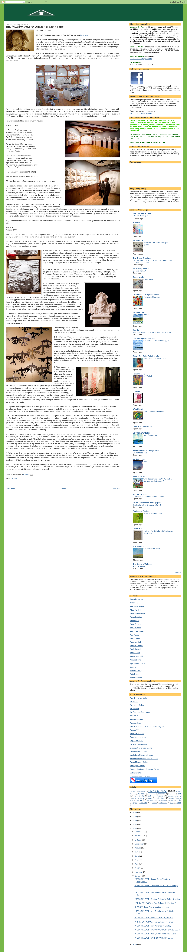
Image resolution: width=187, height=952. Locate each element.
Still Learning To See (142, 213)
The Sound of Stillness (142, 564)
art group (152, 794)
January (138, 876)
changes (159, 796)
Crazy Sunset (148, 279)
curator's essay (138, 798)
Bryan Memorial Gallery (139, 762)
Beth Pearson (135, 674)
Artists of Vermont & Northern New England (147, 726)
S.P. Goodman (139, 546)
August (138, 848)
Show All (178, 572)
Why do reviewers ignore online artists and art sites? (152, 332)
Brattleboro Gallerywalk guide (141, 755)
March (137, 868)
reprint (135, 803)
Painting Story (139, 374)
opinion (139, 800)
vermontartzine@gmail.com (141, 59)
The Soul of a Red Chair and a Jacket (147, 505)
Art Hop (132, 791)
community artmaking (174, 796)
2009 (135, 944)
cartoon (151, 796)
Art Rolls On (138, 240)
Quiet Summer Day (150, 435)
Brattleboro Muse (140, 477)
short (171, 803)
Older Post (116, 488)
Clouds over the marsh (151, 549)
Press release (157, 791)
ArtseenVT (134, 730)
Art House (134, 702)
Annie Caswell (135, 649)
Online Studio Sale (140, 453)
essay (149, 798)
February (139, 872)
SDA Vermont (138, 312)
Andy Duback (135, 624)
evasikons (137, 223)
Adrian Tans (134, 603)
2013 (135, 817)
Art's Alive (134, 716)
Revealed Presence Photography (146, 503)
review (143, 802)
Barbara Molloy (136, 671)
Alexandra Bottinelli (137, 606)
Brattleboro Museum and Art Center (144, 759)
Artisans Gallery (136, 719)
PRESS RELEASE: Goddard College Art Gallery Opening (157, 899)
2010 (135, 829)
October (138, 840)
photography (162, 800)
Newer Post (10, 488)
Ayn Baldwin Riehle (137, 663)
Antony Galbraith (136, 656)
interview (14, 478)
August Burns (135, 660)
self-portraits (163, 803)
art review (161, 794)
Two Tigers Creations (142, 258)
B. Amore (133, 667)
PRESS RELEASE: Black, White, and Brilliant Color (155, 934)
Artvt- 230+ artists (137, 734)
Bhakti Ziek (137, 529)
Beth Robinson (136, 678)
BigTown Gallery (136, 741)
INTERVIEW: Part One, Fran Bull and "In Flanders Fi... (156, 922)
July (137, 852)
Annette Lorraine (136, 646)
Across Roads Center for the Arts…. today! (148, 497)
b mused (136, 391)
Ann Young (134, 635)
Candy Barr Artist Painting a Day (146, 356)
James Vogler (138, 277)
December (139, 832)
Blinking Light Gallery (138, 744)
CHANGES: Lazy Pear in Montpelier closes (151, 907)
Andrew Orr (134, 621)
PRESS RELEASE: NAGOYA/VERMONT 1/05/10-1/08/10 (157, 930)
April (137, 864)
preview (171, 800)
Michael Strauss (139, 494)
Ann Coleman (135, 628)
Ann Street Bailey (137, 631)
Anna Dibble (135, 638)
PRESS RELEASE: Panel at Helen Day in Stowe (153, 918)
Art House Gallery (137, 705)
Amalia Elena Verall (138, 613)
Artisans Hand (135, 723)
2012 (135, 821)
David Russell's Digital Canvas (146, 295)
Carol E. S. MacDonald (142, 427)
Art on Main (134, 709)
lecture (171, 798)
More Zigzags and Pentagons (154, 411)
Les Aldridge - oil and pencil (145, 338)
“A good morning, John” (142, 216)
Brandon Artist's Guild (138, 751)
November (139, 836)
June (137, 856)
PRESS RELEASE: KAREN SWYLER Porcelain (153, 938)
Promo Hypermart (139, 566)
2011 (135, 825)
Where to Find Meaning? (152, 513)
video (179, 803)
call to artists (139, 796)
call (179, 794)
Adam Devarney (136, 599)
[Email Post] (31, 474)
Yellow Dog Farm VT (141, 269)
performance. (151, 800)
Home (63, 488)
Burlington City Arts (137, 766)
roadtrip (154, 803)
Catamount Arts (136, 773)
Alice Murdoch (135, 610)
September (139, 844)
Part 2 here (84, 35)
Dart (145, 461)
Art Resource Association (140, 712)
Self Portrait (147, 376)
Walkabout (141, 794)
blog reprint (171, 794)
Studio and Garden (141, 511)
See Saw (136, 330)
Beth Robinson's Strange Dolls (146, 451)
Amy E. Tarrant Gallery (139, 698)
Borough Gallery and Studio (141, 748)
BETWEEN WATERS (141, 433)
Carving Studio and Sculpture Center (144, 769)
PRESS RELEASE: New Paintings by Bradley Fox (154, 926)
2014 (135, 813)
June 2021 (147, 315)
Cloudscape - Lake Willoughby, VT (156, 341)
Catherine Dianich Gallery (140, 776)
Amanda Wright (136, 617)
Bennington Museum (138, 737)
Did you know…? (139, 271)
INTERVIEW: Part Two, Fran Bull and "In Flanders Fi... (156, 903)
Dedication (141, 791)
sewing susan (139, 459)
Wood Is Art (138, 409)
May (137, 860)
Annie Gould (135, 653)
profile (178, 800)
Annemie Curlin (136, 642)
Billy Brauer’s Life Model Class (154, 358)
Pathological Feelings (151, 297)
